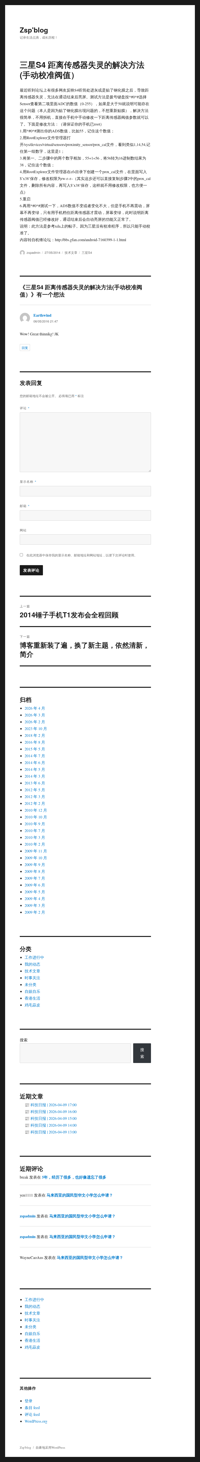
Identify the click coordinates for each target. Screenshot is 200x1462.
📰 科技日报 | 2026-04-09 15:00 (51, 1118)
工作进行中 (34, 957)
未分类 (30, 984)
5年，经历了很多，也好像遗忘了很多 (74, 1177)
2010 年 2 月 (35, 844)
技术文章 (71, 252)
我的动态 (32, 964)
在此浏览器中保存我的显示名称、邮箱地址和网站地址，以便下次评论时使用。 (81, 555)
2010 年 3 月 (35, 837)
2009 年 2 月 (35, 912)
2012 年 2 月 (35, 803)
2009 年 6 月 (35, 884)
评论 (25, 408)
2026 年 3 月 (35, 714)
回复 (25, 347)
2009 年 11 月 (36, 850)
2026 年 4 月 (35, 708)
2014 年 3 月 (35, 776)
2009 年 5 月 (35, 891)
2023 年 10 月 (36, 728)
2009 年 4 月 (35, 898)
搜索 (24, 1039)
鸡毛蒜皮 (32, 1004)
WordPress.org (36, 1421)
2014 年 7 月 (35, 755)
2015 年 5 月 (35, 748)
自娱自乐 (32, 991)
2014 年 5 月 (35, 769)
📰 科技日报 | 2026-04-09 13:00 (51, 1131)
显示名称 (28, 481)
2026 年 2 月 (35, 721)
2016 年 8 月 (35, 742)
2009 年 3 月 (35, 905)
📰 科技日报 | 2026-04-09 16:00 (51, 1111)
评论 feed (32, 1414)
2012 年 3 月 (35, 796)
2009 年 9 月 (35, 864)
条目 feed (32, 1407)
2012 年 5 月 (35, 789)
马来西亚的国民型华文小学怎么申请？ (80, 1195)
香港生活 (32, 998)
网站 (23, 530)
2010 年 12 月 (36, 810)
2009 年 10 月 (36, 857)
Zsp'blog (34, 30)
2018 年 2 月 (35, 735)
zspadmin (33, 252)
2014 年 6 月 (35, 762)
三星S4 (87, 252)
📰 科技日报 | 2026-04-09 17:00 (51, 1104)
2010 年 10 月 (36, 816)
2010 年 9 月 (35, 823)
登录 (28, 1400)
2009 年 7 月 (35, 878)
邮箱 (25, 505)
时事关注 (32, 977)
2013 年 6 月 (35, 782)
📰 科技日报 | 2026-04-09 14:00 (51, 1125)
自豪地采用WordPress (50, 1447)
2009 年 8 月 (35, 871)
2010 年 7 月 (35, 830)
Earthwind (42, 315)
